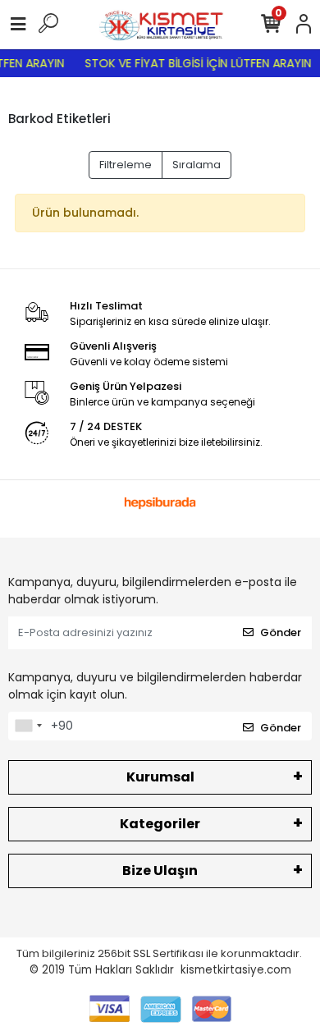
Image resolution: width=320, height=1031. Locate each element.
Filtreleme (125, 164)
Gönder (280, 632)
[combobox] (28, 726)
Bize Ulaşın (160, 870)
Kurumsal (160, 777)
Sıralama (196, 164)
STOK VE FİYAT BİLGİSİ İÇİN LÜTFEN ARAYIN (195, 63)
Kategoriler (160, 823)
